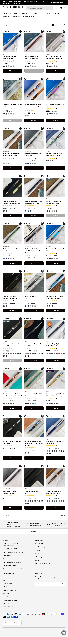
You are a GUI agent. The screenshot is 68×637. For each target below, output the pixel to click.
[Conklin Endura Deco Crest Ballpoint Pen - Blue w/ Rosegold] (34, 90)
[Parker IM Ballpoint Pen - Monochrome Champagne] (55, 42)
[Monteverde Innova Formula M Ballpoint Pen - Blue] (55, 282)
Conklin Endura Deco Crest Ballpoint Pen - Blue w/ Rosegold (32, 106)
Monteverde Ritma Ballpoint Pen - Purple (55, 105)
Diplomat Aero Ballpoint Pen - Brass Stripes (33, 345)
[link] (16, 515)
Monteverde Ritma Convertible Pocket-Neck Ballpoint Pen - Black (34, 251)
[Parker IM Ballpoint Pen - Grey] (34, 282)
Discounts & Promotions (10, 600)
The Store (38, 550)
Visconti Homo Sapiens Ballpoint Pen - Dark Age (10, 297)
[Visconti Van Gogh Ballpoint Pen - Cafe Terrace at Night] (55, 379)
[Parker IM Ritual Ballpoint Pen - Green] (12, 90)
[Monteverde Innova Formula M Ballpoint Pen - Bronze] (12, 139)
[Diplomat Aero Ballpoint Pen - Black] (34, 477)
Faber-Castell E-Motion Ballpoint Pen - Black (10, 492)
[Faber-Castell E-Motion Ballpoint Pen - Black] (12, 477)
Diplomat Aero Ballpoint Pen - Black (33, 492)
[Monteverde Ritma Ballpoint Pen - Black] (34, 139)
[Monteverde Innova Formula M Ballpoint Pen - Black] (34, 187)
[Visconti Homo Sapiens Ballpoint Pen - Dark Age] (12, 282)
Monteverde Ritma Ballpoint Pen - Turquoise (55, 250)
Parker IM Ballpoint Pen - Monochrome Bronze (54, 202)
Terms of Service (8, 607)
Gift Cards (6, 593)
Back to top (34, 531)
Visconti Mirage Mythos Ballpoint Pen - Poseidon (54, 345)
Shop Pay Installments (9, 590)
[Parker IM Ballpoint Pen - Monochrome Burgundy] (34, 42)
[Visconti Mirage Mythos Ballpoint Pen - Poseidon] (55, 329)
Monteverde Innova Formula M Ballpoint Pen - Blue (55, 297)
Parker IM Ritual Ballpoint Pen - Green (12, 105)
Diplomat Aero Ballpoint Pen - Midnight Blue (55, 442)
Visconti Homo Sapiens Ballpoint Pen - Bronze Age (11, 202)
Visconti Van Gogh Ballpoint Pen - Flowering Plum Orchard (12, 395)
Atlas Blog (38, 557)
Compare (48, 25)
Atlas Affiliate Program (42, 563)
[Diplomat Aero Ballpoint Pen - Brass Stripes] (34, 329)
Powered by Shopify (18, 631)
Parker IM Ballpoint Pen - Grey (32, 297)
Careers (37, 553)
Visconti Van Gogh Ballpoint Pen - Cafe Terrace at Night (55, 395)
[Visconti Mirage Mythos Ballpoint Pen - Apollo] (55, 477)
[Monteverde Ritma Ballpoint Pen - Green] (12, 234)
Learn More (16, 3)
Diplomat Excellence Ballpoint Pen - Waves (12, 442)
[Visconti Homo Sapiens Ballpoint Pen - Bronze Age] (12, 187)
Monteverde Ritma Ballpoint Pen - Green (11, 250)
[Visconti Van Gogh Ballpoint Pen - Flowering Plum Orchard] (12, 379)
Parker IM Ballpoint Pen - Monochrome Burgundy (32, 57)
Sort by (5, 25)
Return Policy (7, 587)
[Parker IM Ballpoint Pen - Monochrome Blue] (12, 42)
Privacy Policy (7, 603)
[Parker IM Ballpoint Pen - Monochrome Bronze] (55, 187)
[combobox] (39, 8)
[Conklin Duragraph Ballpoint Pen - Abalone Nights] (55, 139)
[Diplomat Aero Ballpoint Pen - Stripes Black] (12, 329)
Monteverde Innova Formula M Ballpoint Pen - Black (33, 202)
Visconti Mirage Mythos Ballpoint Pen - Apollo (53, 492)
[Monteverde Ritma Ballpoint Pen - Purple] (55, 90)
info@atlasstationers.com (15, 552)
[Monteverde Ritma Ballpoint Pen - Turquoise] (55, 234)
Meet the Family (40, 543)
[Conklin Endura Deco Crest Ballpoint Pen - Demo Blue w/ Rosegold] (34, 427)
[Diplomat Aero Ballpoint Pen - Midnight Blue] (55, 427)
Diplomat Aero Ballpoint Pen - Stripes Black (12, 345)
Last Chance (49, 13)
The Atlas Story (40, 547)
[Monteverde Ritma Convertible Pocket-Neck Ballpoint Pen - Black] (34, 234)
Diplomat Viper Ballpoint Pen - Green (33, 395)
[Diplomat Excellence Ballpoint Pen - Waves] (12, 427)
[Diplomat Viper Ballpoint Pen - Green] (34, 379)
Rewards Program (8, 597)
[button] (64, 8)
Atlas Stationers (10, 631)
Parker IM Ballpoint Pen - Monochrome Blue (10, 57)
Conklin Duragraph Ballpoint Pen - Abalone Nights (55, 154)
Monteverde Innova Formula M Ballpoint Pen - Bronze (11, 154)
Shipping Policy (7, 583)
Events (37, 560)
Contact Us (6, 577)
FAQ (4, 580)
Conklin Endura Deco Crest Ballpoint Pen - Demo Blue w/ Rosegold (33, 443)
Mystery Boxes (26, 13)
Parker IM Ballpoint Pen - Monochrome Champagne (54, 57)
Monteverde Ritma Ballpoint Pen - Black (33, 154)
